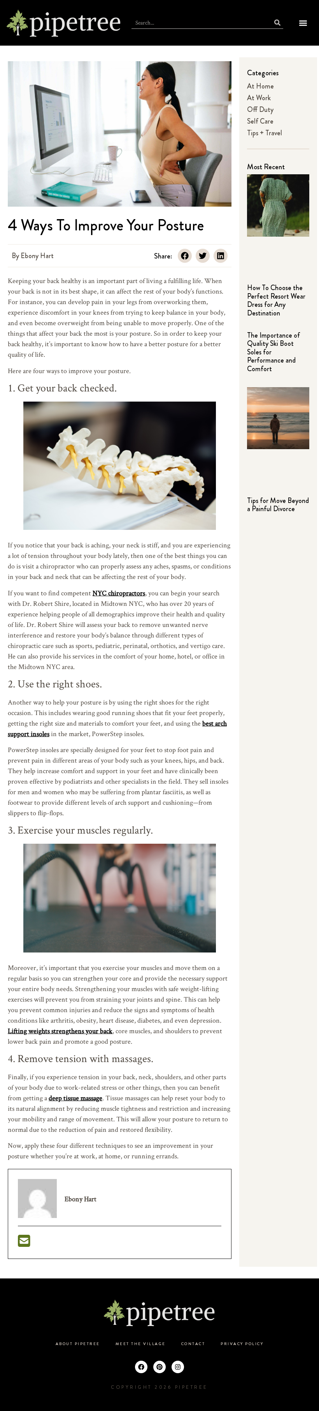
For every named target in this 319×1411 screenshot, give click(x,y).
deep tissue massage (75, 1097)
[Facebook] (141, 1367)
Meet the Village (141, 1344)
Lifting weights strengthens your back (60, 1030)
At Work (259, 98)
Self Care (260, 121)
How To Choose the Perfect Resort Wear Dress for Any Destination (276, 300)
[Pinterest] (159, 1367)
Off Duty (260, 109)
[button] (303, 22)
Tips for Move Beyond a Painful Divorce (278, 505)
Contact (193, 1344)
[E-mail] (24, 1243)
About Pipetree (78, 1344)
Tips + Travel (264, 133)
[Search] (277, 22)
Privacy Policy (242, 1344)
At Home (260, 86)
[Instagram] (178, 1367)
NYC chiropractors (119, 592)
